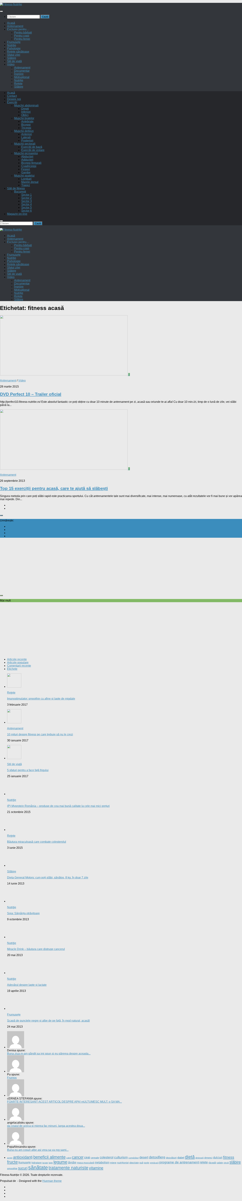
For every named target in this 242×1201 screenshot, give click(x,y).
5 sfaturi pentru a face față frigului (28, 770)
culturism (121, 1157)
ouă (141, 1163)
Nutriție (18, 80)
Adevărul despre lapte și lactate (27, 984)
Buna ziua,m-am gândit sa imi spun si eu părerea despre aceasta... (49, 1053)
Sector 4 (26, 204)
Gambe (25, 172)
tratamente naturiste (68, 1167)
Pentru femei (22, 38)
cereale (95, 1157)
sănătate (38, 1167)
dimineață (199, 1158)
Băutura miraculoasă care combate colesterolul (36, 841)
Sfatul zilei (13, 54)
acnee (9, 1158)
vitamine (96, 1168)
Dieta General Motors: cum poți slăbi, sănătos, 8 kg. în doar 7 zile (47, 877)
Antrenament (15, 26)
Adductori (27, 159)
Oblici (25, 115)
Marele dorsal (29, 181)
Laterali (26, 137)
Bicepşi (26, 124)
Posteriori (27, 140)
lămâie (72, 1162)
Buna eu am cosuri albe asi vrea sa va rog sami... (38, 1149)
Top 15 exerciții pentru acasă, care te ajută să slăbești (54, 488)
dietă (190, 1156)
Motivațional (21, 77)
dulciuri (217, 1157)
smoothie (12, 1168)
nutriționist (123, 1162)
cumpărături (133, 1158)
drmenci (208, 1157)
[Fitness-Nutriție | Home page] (11, 4)
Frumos (12, 1077)
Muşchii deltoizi (24, 130)
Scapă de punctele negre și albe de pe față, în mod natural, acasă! (48, 1020)
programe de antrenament (179, 1162)
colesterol (106, 1157)
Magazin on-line (17, 213)
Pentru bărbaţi (23, 32)
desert (143, 1157)
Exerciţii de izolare (32, 150)
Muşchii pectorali (24, 143)
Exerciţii (12, 102)
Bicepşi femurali (31, 162)
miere (113, 1162)
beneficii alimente (49, 1157)
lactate (45, 1163)
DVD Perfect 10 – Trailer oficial (30, 394)
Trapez (25, 185)
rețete (204, 1162)
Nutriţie (11, 45)
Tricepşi (26, 127)
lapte (51, 1163)
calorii (68, 1158)
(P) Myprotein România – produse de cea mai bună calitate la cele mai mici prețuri (58, 805)
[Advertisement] (106, 565)
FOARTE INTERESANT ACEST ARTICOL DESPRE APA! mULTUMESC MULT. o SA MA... (64, 1101)
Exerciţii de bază (31, 146)
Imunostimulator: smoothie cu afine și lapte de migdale (41, 698)
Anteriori (26, 134)
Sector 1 (26, 194)
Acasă (11, 22)
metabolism (102, 1162)
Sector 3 (26, 201)
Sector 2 (26, 197)
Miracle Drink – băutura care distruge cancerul (36, 949)
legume (60, 1162)
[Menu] (1, 11)
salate (220, 1162)
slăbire (235, 1162)
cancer (77, 1157)
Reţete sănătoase (18, 51)
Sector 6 (26, 210)
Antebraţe (27, 121)
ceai (87, 1157)
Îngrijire (19, 73)
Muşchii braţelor (24, 118)
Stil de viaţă (14, 61)
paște (146, 1163)
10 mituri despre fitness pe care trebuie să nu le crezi (40, 734)
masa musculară (85, 1162)
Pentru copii (21, 35)
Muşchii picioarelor (26, 153)
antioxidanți (23, 1157)
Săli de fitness (16, 188)
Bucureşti (20, 191)
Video (11, 64)
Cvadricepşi (28, 166)
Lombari (26, 178)
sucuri (22, 1168)
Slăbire (11, 58)
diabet (180, 1157)
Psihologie (14, 48)
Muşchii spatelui (24, 175)
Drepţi (25, 108)
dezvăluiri (171, 1157)
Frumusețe (14, 42)
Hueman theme (52, 1180)
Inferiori (26, 111)
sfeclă (226, 1163)
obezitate (134, 1162)
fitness (228, 1157)
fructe (12, 1162)
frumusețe (24, 1162)
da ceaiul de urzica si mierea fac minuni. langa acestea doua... (46, 1125)
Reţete (11, 692)
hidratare (37, 1162)
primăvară (154, 1163)
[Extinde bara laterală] (1, 515)
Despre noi (14, 99)
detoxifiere (157, 1157)
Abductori (27, 156)
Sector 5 (26, 207)
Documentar (22, 70)
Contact (12, 95)
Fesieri (25, 169)
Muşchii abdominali (26, 105)
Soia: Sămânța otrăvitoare (23, 913)
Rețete (18, 83)
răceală (212, 1163)
